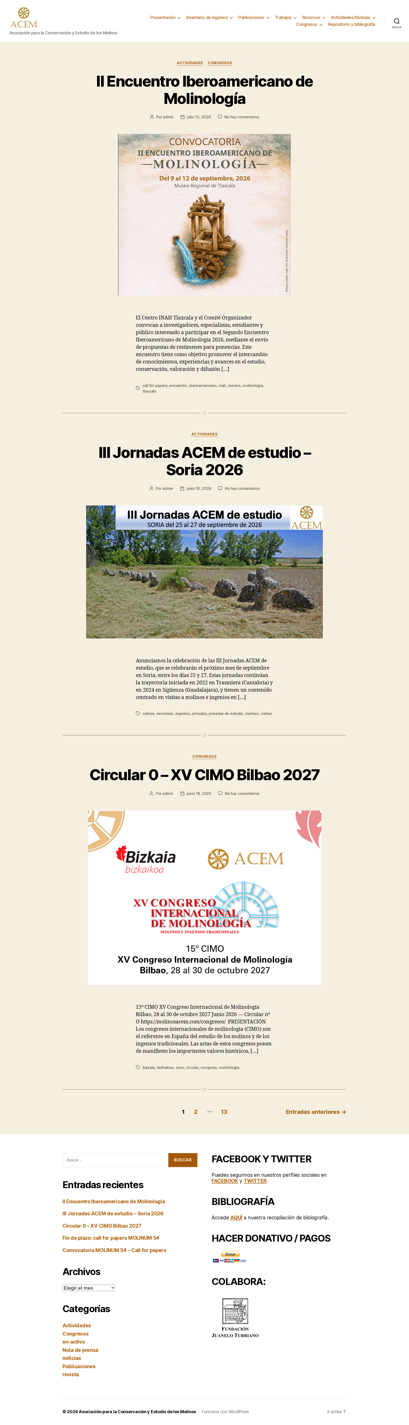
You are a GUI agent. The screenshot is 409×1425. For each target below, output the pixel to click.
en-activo (73, 1342)
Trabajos (283, 17)
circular (192, 1067)
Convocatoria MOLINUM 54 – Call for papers (114, 1250)
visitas (266, 713)
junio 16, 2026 (199, 793)
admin (168, 117)
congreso (208, 1067)
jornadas (199, 713)
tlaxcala (149, 391)
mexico (234, 385)
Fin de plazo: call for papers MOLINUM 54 (110, 1238)
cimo (180, 1067)
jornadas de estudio (226, 713)
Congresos (306, 24)
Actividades (190, 63)
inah (222, 385)
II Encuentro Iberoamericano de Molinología (204, 89)
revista (70, 1374)
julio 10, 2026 (199, 117)
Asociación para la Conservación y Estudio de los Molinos (137, 1411)
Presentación (162, 17)
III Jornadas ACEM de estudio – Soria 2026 (204, 461)
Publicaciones (251, 17)
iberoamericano (203, 385)
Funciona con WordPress (225, 1411)
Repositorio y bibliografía (351, 24)
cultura (148, 713)
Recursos (311, 17)
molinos (252, 713)
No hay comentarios (241, 117)
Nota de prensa (80, 1350)
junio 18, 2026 (199, 488)
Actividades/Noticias (350, 17)
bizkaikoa (165, 1067)
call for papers (154, 385)
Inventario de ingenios (207, 17)
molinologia (253, 385)
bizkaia (148, 1067)
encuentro (178, 385)
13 (224, 1111)
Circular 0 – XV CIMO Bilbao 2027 (204, 775)
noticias (71, 1358)
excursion (164, 713)
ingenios (182, 713)
